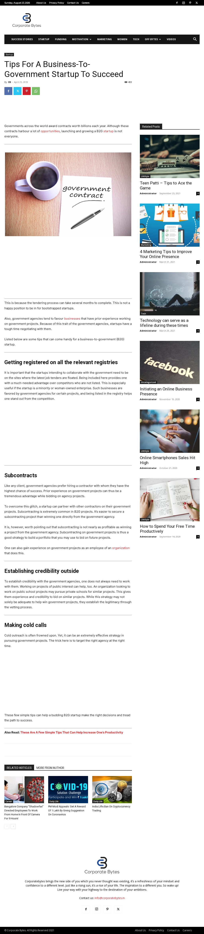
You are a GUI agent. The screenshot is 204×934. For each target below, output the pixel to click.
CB (9, 82)
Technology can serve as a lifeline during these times (164, 323)
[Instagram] (183, 3)
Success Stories (22, 39)
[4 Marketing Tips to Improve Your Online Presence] (170, 225)
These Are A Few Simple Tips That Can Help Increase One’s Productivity (71, 732)
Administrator (148, 193)
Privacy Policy (56, 2)
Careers (85, 2)
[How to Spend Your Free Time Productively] (170, 500)
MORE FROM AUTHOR (50, 767)
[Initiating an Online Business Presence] (170, 362)
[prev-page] (6, 826)
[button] (195, 40)
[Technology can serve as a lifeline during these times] (170, 293)
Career (9, 801)
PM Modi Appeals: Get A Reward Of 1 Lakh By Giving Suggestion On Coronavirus (67, 810)
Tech (136, 39)
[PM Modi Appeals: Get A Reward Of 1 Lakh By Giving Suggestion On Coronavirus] (68, 789)
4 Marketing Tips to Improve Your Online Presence (166, 254)
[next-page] (13, 826)
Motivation (80, 39)
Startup (43, 39)
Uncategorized (148, 382)
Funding (61, 39)
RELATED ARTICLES (19, 767)
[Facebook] (177, 3)
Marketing (104, 39)
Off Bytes (151, 39)
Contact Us (73, 2)
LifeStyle (145, 176)
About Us (41, 2)
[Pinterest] (190, 3)
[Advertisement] (127, 20)
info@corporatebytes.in (110, 898)
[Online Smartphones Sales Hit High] (170, 431)
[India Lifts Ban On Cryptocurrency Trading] (112, 789)
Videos (171, 39)
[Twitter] (197, 3)
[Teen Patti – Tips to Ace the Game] (170, 156)
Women (122, 39)
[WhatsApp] (36, 91)
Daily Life (53, 801)
